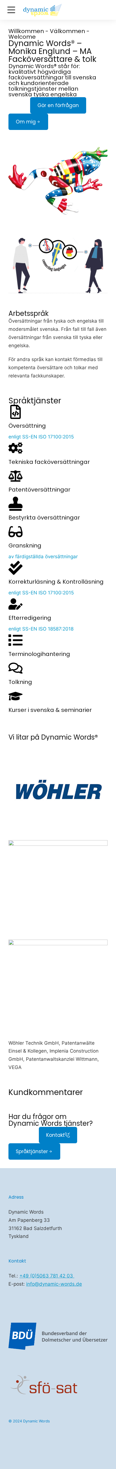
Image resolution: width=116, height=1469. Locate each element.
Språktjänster (32, 1151)
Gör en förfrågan (58, 105)
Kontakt (55, 1135)
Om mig (26, 121)
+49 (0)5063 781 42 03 (46, 1276)
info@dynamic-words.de (54, 1284)
